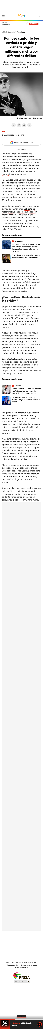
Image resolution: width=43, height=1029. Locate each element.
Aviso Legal (10, 963)
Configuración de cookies (29, 965)
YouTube (21, 943)
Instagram (17, 943)
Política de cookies (12, 965)
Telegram (29, 125)
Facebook (13, 125)
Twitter (19, 125)
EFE (3, 131)
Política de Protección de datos (26, 963)
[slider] (21, 1019)
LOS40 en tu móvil (21, 967)
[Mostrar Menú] (3, 16)
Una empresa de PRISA (21, 975)
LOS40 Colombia (21, 16)
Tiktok (12, 943)
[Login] (40, 16)
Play (40, 1024)
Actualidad (21, 32)
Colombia (6, 24)
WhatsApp (24, 125)
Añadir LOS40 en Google (23, 143)
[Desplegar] (21, 1016)
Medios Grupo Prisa (21, 981)
